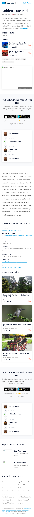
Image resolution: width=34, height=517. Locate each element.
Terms (3, 510)
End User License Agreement (13, 510)
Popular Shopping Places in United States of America (8, 500)
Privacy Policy (25, 510)
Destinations (27, 508)
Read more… (24, 29)
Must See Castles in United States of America (24, 500)
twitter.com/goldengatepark (11, 267)
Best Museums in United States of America (23, 491)
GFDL (29, 88)
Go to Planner (27, 3)
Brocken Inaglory (23, 88)
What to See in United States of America (7, 491)
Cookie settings (6, 511)
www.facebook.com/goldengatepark (14, 262)
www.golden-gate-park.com (11, 230)
